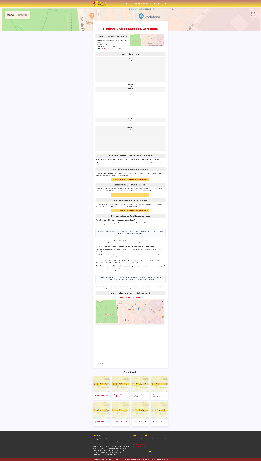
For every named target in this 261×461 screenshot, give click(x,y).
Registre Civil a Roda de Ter (140, 422)
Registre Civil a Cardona (99, 422)
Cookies (166, 459)
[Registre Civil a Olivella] (140, 384)
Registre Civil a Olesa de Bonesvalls (120, 422)
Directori (156, 3)
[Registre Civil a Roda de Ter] (140, 410)
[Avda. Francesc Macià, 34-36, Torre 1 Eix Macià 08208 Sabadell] (129, 323)
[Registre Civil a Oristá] (120, 384)
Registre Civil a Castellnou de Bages (159, 422)
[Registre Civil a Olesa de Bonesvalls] (120, 410)
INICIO (127, 3)
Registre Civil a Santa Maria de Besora (159, 395)
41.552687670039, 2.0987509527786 (114, 48)
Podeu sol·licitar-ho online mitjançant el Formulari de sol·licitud (130, 179)
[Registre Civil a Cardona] (101, 410)
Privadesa (160, 459)
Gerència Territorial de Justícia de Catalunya (145, 447)
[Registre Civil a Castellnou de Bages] (159, 410)
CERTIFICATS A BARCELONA (140, 3)
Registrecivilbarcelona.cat (100, 459)
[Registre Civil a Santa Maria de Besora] (159, 384)
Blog (165, 3)
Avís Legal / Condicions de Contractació (145, 459)
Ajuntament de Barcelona (140, 444)
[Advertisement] (130, 72)
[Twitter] (150, 452)
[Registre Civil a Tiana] (101, 384)
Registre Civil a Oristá (118, 395)
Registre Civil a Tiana (101, 395)
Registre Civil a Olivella (138, 395)
